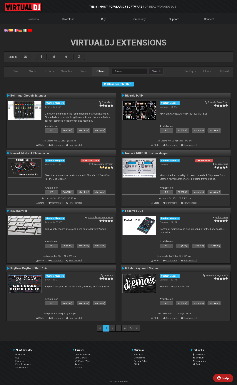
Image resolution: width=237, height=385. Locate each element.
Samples (66, 71)
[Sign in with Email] (25, 57)
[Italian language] (25, 30)
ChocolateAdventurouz (100, 217)
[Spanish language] (11, 30)
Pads (84, 71)
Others (100, 71)
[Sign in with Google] (79, 57)
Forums (78, 367)
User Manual (81, 357)
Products (33, 19)
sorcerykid (222, 164)
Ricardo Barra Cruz (218, 102)
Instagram (200, 361)
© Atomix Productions (118, 381)
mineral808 (222, 217)
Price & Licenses (23, 364)
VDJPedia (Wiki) (82, 361)
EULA (136, 364)
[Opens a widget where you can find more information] (223, 378)
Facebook (199, 354)
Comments (57, 145)
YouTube (199, 357)
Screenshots (21, 367)
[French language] (16, 30)
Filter (206, 71)
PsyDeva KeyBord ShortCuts (29, 268)
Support (174, 19)
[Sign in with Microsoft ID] (53, 57)
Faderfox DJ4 (134, 211)
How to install (75, 145)
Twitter (199, 364)
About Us (138, 354)
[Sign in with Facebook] (41, 57)
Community (139, 19)
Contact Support (83, 354)
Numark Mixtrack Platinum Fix (29, 153)
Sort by (189, 71)
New (15, 71)
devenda (108, 275)
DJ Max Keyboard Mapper (142, 268)
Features (19, 361)
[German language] (20, 30)
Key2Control (18, 211)
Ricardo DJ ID (134, 95)
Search (156, 71)
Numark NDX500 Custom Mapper (146, 153)
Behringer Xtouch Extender (28, 95)
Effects (49, 71)
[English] (6, 30)
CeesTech (107, 102)
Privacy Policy (141, 361)
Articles (78, 364)
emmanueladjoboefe (217, 275)
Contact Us (139, 357)
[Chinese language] (30, 30)
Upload (224, 71)
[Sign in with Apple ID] (66, 57)
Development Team (102, 164)
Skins (32, 71)
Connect (209, 19)
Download (68, 19)
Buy (103, 19)
